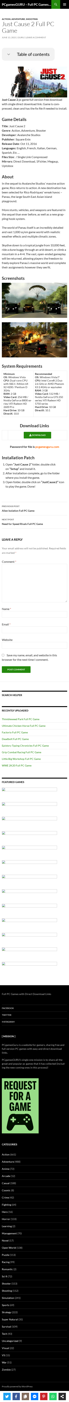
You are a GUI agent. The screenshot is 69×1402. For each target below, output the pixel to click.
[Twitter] (7, 1396)
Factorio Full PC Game (15, 732)
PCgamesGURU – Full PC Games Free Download (26, 4)
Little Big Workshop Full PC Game (21, 758)
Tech (4, 1333)
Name (6, 609)
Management (9, 1233)
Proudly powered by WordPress (17, 1386)
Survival (6, 1326)
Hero (5, 1211)
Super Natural (10, 1319)
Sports (5, 1305)
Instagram (8, 1021)
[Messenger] (34, 1396)
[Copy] (25, 1396)
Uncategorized (10, 1340)
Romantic (7, 1269)
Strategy (6, 1312)
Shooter (6, 1283)
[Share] (62, 1396)
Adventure (18, 19)
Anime (5, 1168)
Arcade (6, 1176)
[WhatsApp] (53, 1396)
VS (3, 1355)
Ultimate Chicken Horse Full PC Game (23, 725)
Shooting (32, 19)
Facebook (8, 1008)
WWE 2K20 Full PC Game (16, 765)
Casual (6, 1183)
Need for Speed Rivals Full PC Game (22, 521)
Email (6, 624)
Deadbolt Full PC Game (15, 739)
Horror (6, 1219)
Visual (5, 1348)
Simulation (8, 1297)
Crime (5, 1197)
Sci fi (4, 1276)
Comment (9, 561)
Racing (6, 1262)
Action (6, 19)
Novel (5, 1240)
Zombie (6, 1369)
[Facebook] (16, 1396)
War (4, 1362)
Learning (7, 1226)
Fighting (6, 1204)
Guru (21, 37)
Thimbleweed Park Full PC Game (20, 719)
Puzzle (5, 1254)
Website (7, 639)
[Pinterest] (43, 1396)
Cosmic (6, 1190)
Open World (9, 1247)
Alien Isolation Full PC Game (18, 508)
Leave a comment (36, 37)
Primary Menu (64, 4)
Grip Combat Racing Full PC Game (21, 752)
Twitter (6, 1015)
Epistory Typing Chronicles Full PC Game (25, 745)
